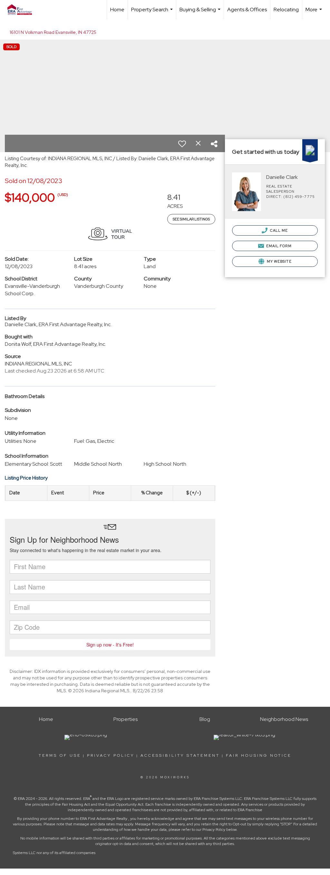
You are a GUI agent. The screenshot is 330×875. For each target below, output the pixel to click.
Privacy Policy (110, 755)
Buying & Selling (201, 12)
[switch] (182, 144)
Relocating (286, 9)
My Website (279, 261)
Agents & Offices (247, 9)
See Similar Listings (191, 219)
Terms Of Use (60, 755)
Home (117, 9)
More (315, 12)
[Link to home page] (23, 9)
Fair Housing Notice (258, 755)
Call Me (278, 230)
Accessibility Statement (180, 755)
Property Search (152, 12)
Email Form (278, 246)
